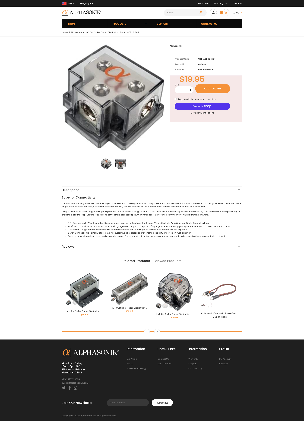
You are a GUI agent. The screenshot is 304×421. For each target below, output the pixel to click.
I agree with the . (197, 99)
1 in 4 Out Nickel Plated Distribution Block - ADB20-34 (137, 307)
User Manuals (164, 363)
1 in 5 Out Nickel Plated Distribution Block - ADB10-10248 (183, 314)
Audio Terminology (136, 368)
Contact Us (163, 358)
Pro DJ (130, 363)
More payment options (202, 112)
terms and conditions (205, 99)
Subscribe (162, 402)
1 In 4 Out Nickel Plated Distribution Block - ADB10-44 (92, 311)
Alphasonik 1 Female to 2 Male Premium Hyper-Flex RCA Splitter (233, 313)
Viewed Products (168, 261)
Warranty (193, 358)
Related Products (136, 261)
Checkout (237, 3)
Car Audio (132, 358)
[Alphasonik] (81, 14)
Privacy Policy (195, 368)
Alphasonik (175, 45)
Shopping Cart (221, 3)
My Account (204, 3)
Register (223, 363)
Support (192, 363)
